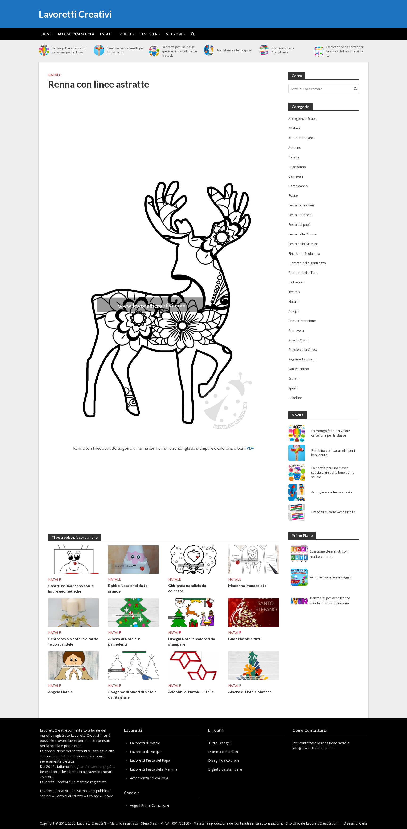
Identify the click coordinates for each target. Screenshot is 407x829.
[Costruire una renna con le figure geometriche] (73, 559)
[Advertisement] (163, 132)
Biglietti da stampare (225, 769)
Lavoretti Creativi (75, 14)
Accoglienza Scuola (76, 34)
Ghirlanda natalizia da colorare (187, 588)
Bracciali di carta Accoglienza (283, 50)
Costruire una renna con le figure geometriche (71, 588)
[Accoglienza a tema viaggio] (299, 577)
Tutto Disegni (219, 742)
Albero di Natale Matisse (250, 691)
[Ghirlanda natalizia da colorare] (193, 559)
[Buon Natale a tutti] (253, 612)
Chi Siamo (79, 790)
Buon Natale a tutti (244, 638)
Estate (106, 34)
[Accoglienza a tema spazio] (209, 50)
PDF (250, 448)
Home (47, 34)
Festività (149, 34)
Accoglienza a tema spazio (235, 50)
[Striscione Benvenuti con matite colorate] (299, 553)
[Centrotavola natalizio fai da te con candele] (73, 612)
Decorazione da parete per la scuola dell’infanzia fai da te (344, 51)
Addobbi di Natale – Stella (190, 691)
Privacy (93, 795)
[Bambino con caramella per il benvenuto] (99, 50)
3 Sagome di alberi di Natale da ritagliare (132, 694)
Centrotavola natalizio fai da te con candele (73, 641)
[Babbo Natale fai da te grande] (133, 559)
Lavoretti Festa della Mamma (153, 769)
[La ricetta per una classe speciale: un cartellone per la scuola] (154, 51)
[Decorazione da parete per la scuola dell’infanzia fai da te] (318, 51)
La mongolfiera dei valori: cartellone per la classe (69, 50)
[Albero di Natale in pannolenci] (133, 612)
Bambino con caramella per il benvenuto (125, 50)
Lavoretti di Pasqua (146, 751)
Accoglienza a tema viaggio (331, 577)
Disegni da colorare (224, 760)
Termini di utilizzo (69, 795)
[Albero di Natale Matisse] (253, 665)
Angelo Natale (60, 691)
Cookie (107, 795)
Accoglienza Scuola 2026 (149, 778)
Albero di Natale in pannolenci (124, 641)
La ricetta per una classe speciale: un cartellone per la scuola (179, 51)
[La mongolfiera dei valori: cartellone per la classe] (44, 50)
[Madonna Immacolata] (253, 559)
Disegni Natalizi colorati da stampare (191, 641)
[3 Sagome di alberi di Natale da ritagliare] (133, 665)
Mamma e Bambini (223, 751)
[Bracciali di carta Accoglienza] (263, 50)
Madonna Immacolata (247, 585)
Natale (54, 75)
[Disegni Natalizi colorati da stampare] (193, 612)
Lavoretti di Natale (145, 742)
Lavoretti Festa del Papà (150, 760)
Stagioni (174, 34)
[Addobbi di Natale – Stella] (193, 665)
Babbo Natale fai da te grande (127, 588)
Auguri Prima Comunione (149, 805)
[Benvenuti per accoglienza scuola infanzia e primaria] (299, 600)
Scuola (125, 34)
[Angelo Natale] (73, 665)
